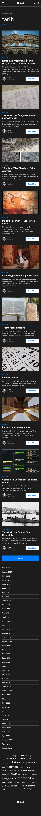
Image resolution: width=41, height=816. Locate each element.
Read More (32, 79)
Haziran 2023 (7, 641)
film (3, 767)
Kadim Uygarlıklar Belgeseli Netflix (20, 275)
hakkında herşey (7, 770)
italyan (31, 770)
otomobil (24, 778)
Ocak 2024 (6, 613)
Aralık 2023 (6, 617)
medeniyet (5, 779)
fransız (22, 767)
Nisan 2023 (6, 650)
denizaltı (28, 759)
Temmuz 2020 (7, 744)
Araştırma (5, 57)
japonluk (5, 774)
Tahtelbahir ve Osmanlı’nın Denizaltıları (16, 533)
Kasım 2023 (6, 621)
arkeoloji (28, 756)
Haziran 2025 (7, 572)
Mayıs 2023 (6, 646)
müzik (13, 778)
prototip (17, 782)
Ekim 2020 (6, 732)
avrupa (34, 756)
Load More (20, 558)
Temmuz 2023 (7, 637)
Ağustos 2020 (7, 740)
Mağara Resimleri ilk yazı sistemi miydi (19, 222)
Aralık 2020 (6, 723)
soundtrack (15, 786)
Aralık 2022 (6, 666)
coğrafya (21, 759)
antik (8, 756)
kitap (13, 773)
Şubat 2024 (6, 609)
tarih (24, 785)
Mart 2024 (6, 605)
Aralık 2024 (6, 588)
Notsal (20, 3)
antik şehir (14, 756)
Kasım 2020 (6, 727)
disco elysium (6, 763)
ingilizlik (17, 770)
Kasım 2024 (6, 592)
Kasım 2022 (6, 670)
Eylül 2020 (6, 736)
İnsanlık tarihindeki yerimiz (16, 427)
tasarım (31, 786)
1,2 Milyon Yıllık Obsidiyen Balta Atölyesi (18, 169)
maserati (34, 774)
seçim (34, 782)
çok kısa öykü (27, 789)
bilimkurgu (11, 758)
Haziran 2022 (7, 691)
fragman (12, 766)
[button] (3, 3)
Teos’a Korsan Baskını (13, 327)
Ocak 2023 (6, 662)
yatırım (11, 789)
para (4, 782)
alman (3, 756)
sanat (28, 782)
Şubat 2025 (6, 580)
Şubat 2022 (6, 707)
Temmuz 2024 (7, 601)
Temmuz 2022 (7, 687)
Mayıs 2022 (6, 695)
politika (10, 782)
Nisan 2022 (6, 699)
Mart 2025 (6, 576)
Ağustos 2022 (7, 682)
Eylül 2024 (6, 596)
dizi (13, 762)
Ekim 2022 (6, 674)
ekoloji (25, 763)
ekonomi (32, 762)
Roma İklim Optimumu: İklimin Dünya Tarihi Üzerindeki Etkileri (18, 62)
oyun (33, 779)
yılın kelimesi (17, 789)
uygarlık (4, 789)
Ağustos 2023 (7, 633)
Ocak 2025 (6, 584)
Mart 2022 (6, 703)
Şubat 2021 (6, 715)
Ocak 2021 (6, 719)
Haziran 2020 (7, 748)
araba (22, 756)
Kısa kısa (5, 165)
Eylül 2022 (6, 678)
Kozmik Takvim (10, 377)
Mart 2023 (6, 654)
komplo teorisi (24, 774)
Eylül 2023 (6, 629)
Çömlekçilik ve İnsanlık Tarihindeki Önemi (20, 481)
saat (23, 782)
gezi (28, 767)
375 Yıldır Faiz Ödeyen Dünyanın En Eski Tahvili (19, 117)
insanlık (24, 770)
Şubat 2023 (6, 658)
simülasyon (6, 786)
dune (19, 763)
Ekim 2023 (6, 625)
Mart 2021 (5, 711)
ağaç (3, 759)
